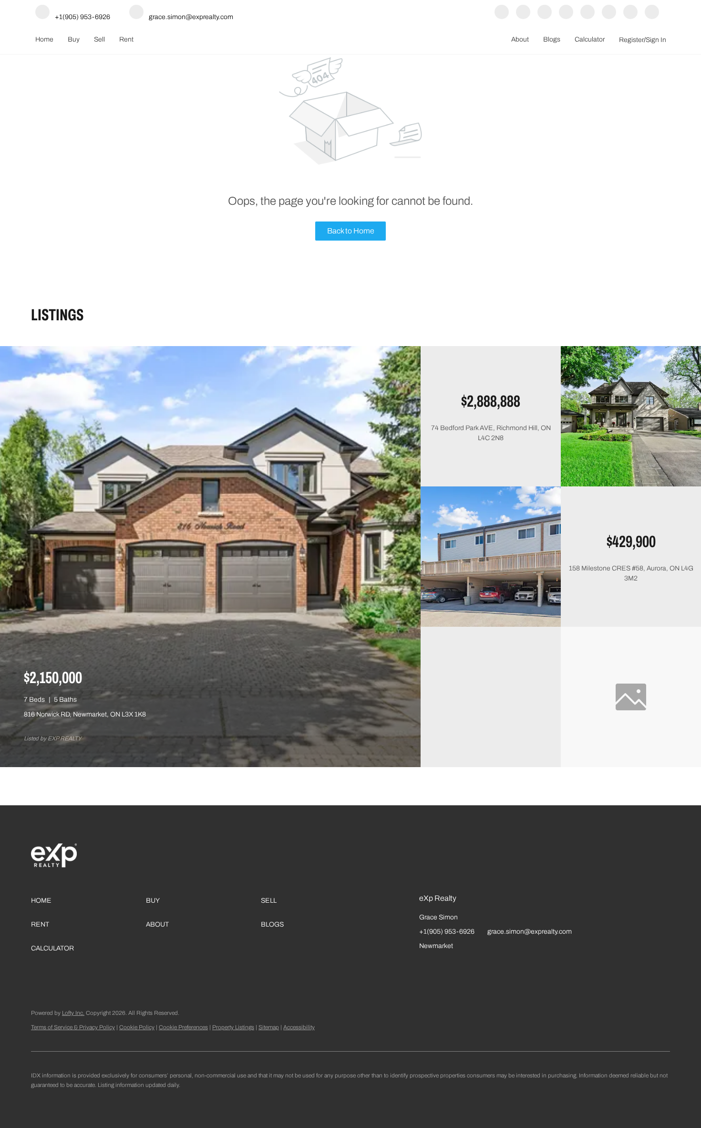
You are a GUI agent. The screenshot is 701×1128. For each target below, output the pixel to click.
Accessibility (299, 1027)
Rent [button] (126, 39)
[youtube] (587, 13)
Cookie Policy (137, 1027)
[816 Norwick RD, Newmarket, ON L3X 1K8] (210, 765)
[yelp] (544, 13)
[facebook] (502, 13)
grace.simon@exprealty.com (529, 931)
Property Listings (233, 1027)
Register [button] (631, 39)
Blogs (551, 39)
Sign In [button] (656, 39)
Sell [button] (99, 39)
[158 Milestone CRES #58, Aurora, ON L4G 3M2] (491, 624)
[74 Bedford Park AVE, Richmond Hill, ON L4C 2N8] (631, 484)
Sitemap (268, 1027)
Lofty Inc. (73, 1013)
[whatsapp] (652, 13)
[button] (88, 901)
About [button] (520, 39)
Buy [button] (74, 39)
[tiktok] (609, 13)
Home (44, 39)
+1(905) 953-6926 (446, 931)
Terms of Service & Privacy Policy (73, 1027)
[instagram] (566, 13)
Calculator (590, 39)
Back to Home (350, 231)
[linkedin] (523, 13)
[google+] (630, 13)
